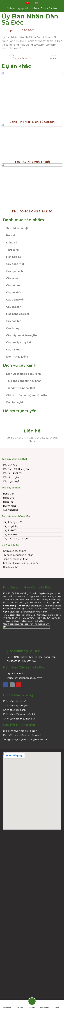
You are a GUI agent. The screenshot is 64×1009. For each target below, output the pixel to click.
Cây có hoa (13, 285)
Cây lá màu (13, 278)
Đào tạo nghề (14, 402)
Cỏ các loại (13, 328)
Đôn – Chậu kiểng (17, 356)
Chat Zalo (19, 1007)
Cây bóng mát (15, 264)
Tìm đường (7, 1007)
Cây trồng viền (15, 299)
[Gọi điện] (32, 1002)
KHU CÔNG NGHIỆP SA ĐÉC (32, 211)
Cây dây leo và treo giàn (21, 335)
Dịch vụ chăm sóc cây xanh (23, 373)
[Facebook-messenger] (12, 684)
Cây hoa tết (13, 321)
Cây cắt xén (13, 306)
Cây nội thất (13, 292)
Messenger (44, 1007)
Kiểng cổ (11, 242)
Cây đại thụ (13, 349)
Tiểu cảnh (12, 249)
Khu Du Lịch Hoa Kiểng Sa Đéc (27, 587)
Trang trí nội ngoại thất (20, 388)
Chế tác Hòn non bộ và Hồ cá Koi (26, 395)
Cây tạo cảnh (14, 271)
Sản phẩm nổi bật (17, 228)
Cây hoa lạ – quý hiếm (19, 342)
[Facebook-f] (5, 684)
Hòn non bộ (13, 256)
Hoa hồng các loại (17, 313)
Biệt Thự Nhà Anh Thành (32, 161)
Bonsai (10, 235)
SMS (57, 1007)
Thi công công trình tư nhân (23, 380)
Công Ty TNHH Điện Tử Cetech (32, 122)
